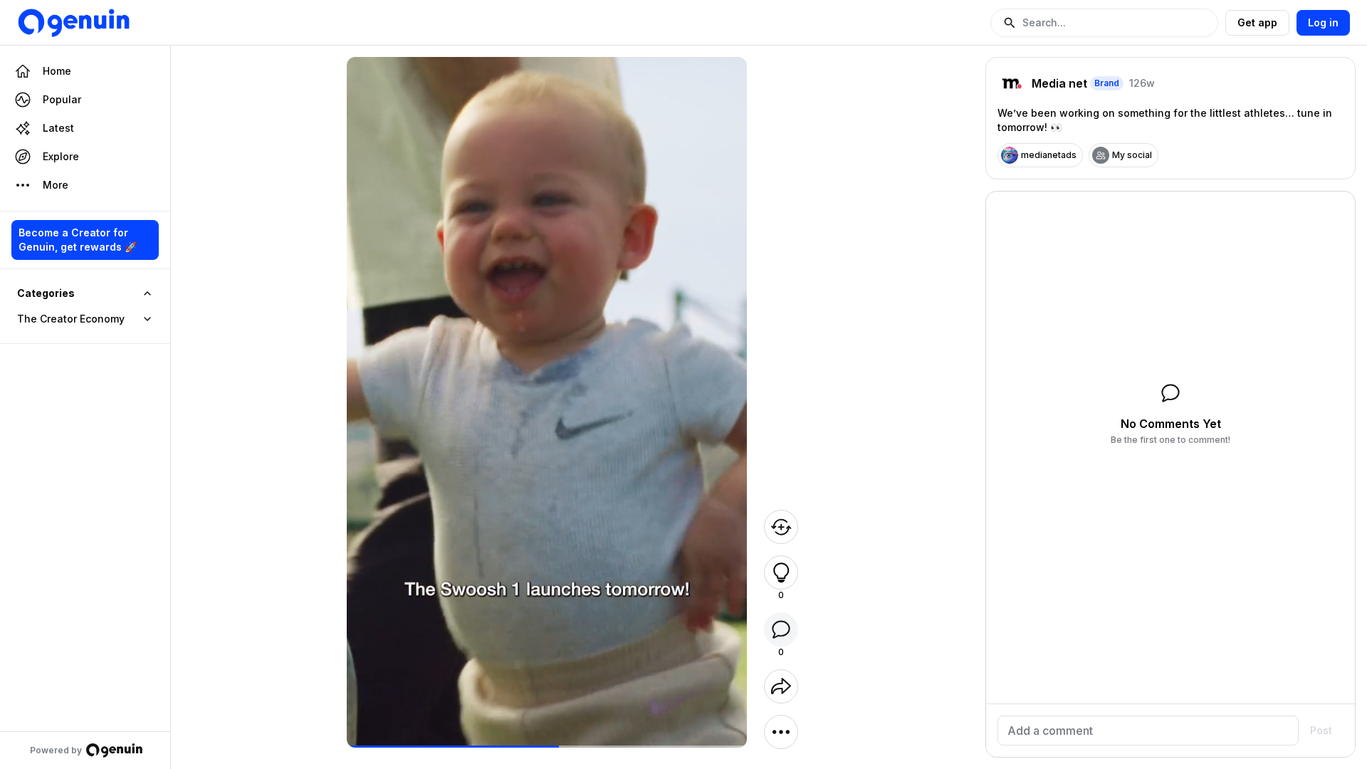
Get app (1257, 22)
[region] (547, 747)
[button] (1104, 23)
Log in (1323, 22)
